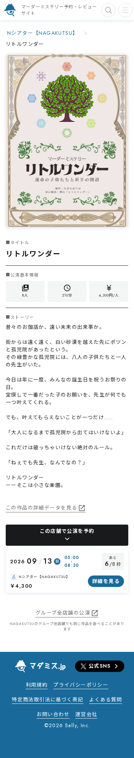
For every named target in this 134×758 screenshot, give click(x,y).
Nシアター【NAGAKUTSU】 (42, 33)
